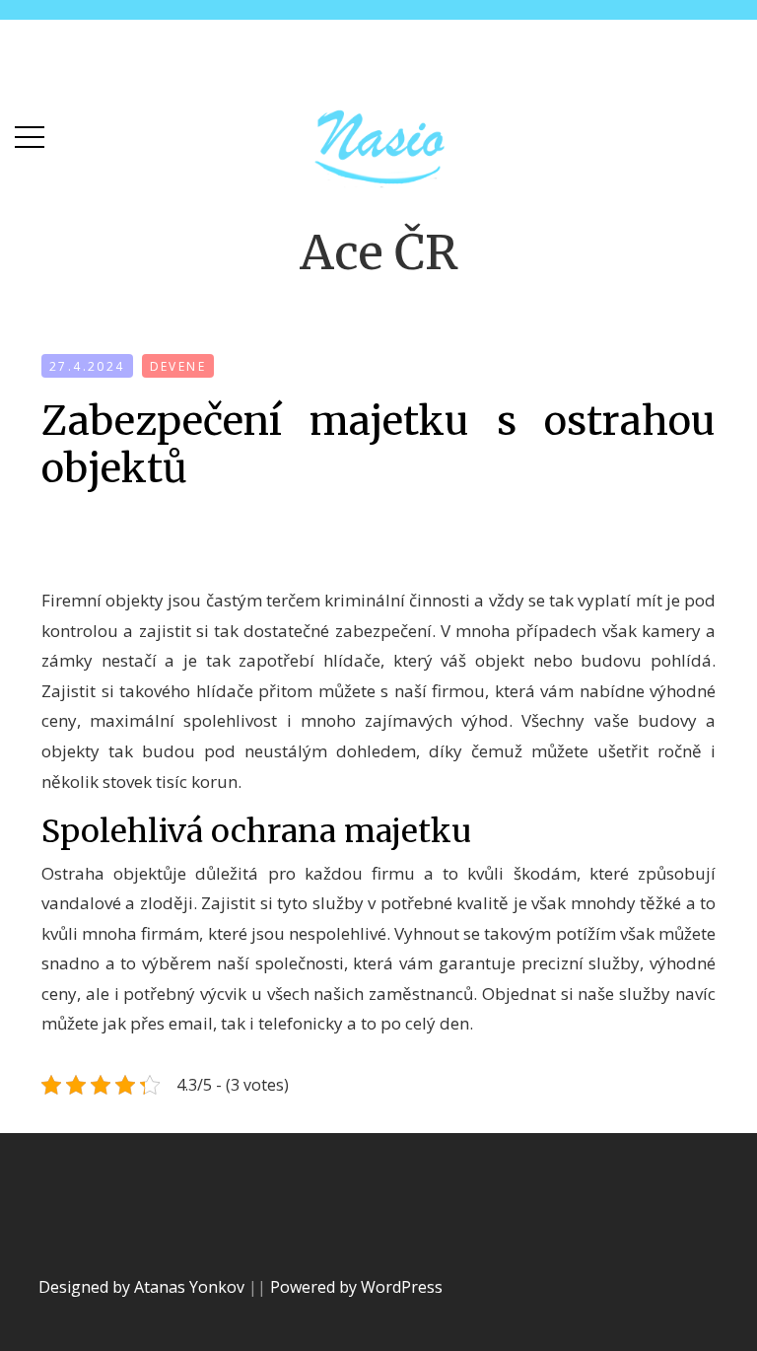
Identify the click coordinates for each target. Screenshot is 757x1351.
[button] (29, 132)
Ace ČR (379, 252)
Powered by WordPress (356, 1287)
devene (178, 366)
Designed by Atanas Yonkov (143, 1287)
